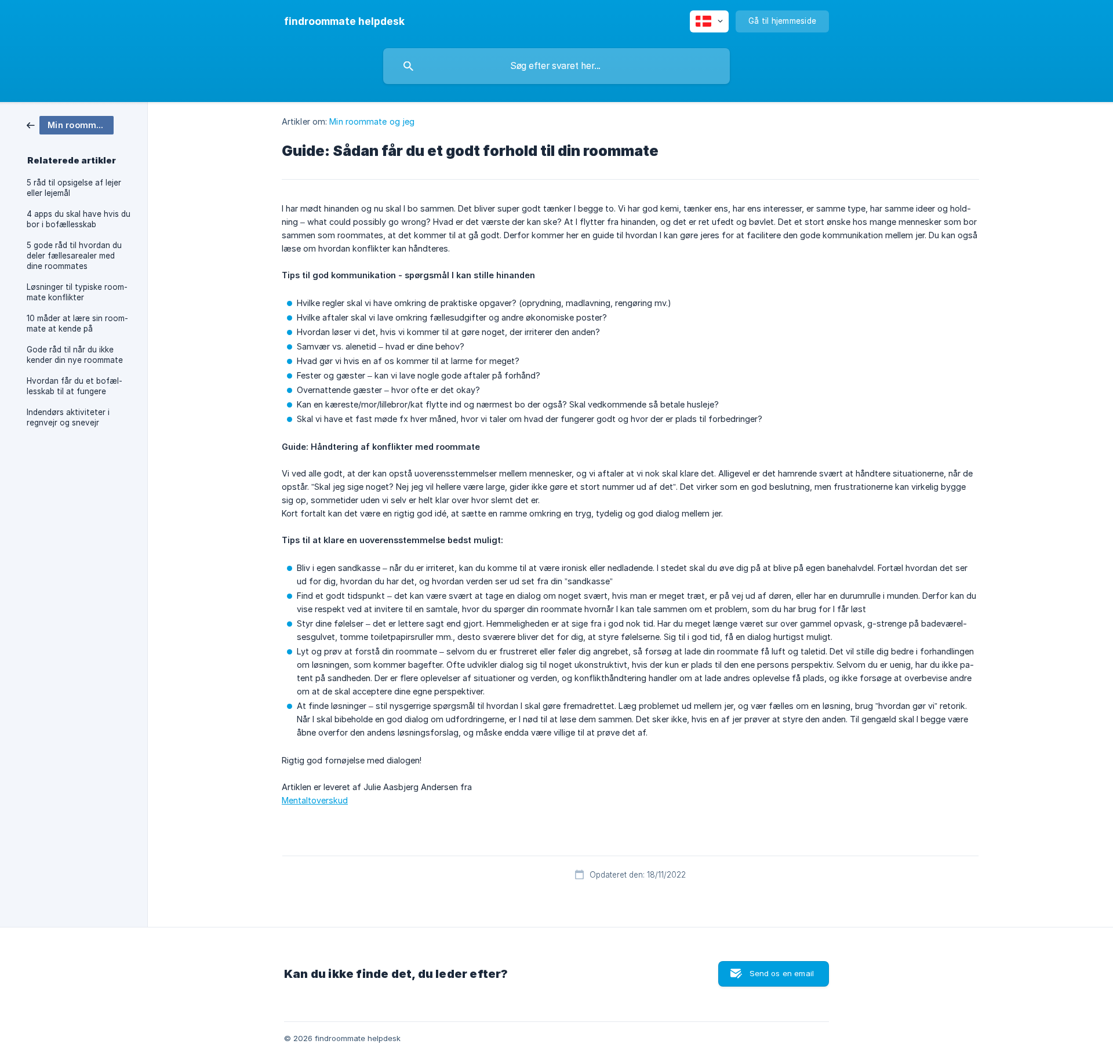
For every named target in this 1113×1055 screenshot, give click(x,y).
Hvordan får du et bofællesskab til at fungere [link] (74, 386)
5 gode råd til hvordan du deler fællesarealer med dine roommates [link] (74, 256)
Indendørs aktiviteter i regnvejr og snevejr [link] (68, 417)
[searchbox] (556, 66)
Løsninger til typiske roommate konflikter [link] (77, 292)
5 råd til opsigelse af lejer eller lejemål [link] (74, 188)
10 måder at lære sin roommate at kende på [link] (77, 323)
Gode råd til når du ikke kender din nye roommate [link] (75, 355)
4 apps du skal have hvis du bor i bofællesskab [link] (78, 219)
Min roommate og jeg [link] (371, 121)
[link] (70, 124)
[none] (344, 21)
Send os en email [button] (782, 973)
